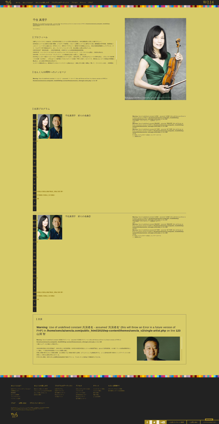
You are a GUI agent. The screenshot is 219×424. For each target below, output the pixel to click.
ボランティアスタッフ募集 (115, 388)
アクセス (75, 2)
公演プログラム (59, 388)
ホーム (18, 2)
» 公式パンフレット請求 (176, 422)
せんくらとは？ (28, 2)
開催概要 (13, 392)
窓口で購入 (96, 392)
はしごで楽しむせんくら (40, 392)
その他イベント (59, 396)
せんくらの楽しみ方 (42, 2)
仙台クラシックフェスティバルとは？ (21, 388)
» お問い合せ (193, 422)
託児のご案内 (37, 394)
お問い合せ (22, 403)
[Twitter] (154, 422)
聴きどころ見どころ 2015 (41, 388)
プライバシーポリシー (37, 403)
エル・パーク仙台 (80, 392)
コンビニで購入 (97, 390)
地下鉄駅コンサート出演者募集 (116, 390)
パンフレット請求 (15, 398)
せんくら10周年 (15, 394)
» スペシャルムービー (209, 422)
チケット (83, 2)
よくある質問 (96, 396)
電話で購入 (96, 394)
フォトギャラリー (15, 396)
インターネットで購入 (99, 388)
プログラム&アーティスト (60, 2)
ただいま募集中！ (114, 385)
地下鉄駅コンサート (60, 392)
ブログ (90, 2)
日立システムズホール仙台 (83, 388)
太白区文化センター (81, 394)
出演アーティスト (59, 390)
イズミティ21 (79, 390)
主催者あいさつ (15, 390)
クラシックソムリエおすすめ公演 (42, 390)
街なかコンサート (59, 394)
